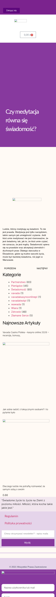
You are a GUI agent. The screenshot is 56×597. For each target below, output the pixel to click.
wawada (16, 304)
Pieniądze (17, 285)
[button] (52, 25)
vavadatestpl (18, 300)
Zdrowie (16, 311)
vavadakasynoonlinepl (24, 296)
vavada (15, 293)
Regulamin (11, 516)
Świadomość (18, 289)
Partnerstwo (18, 282)
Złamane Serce (20, 315)
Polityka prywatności (18, 523)
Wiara (14, 308)
